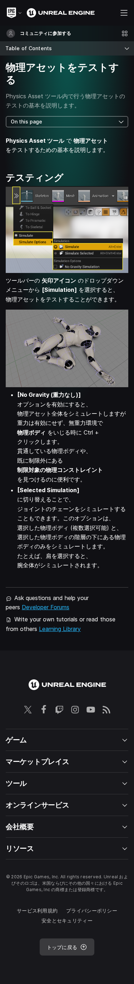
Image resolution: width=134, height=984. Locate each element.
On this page (26, 122)
